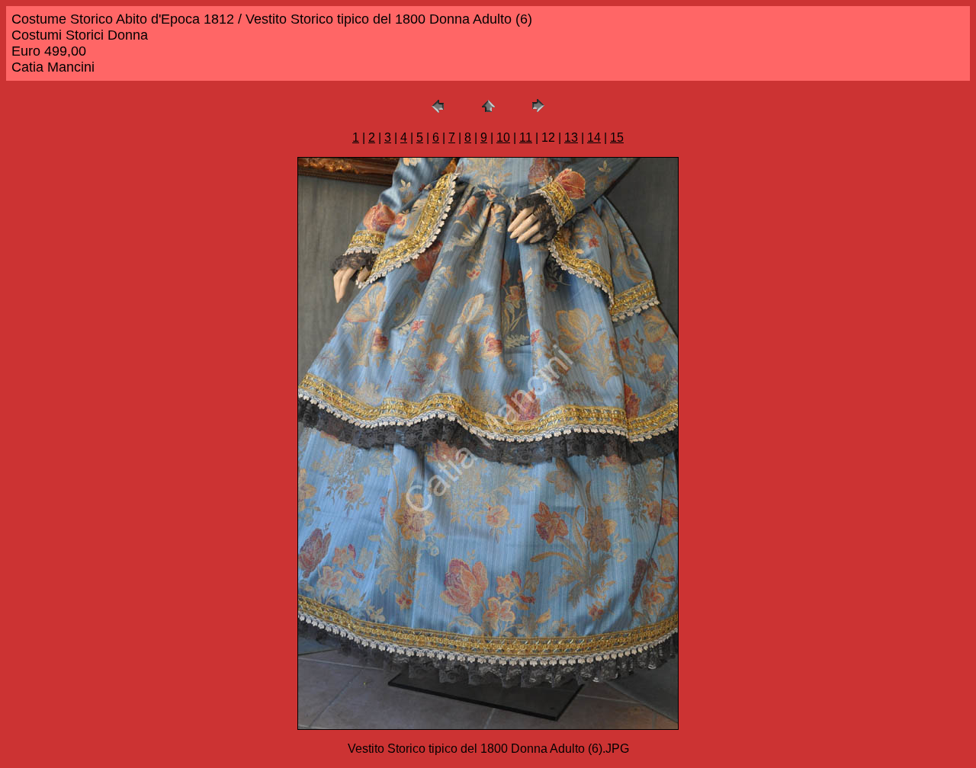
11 (525, 137)
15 (617, 137)
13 (571, 137)
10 (503, 137)
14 (594, 137)
